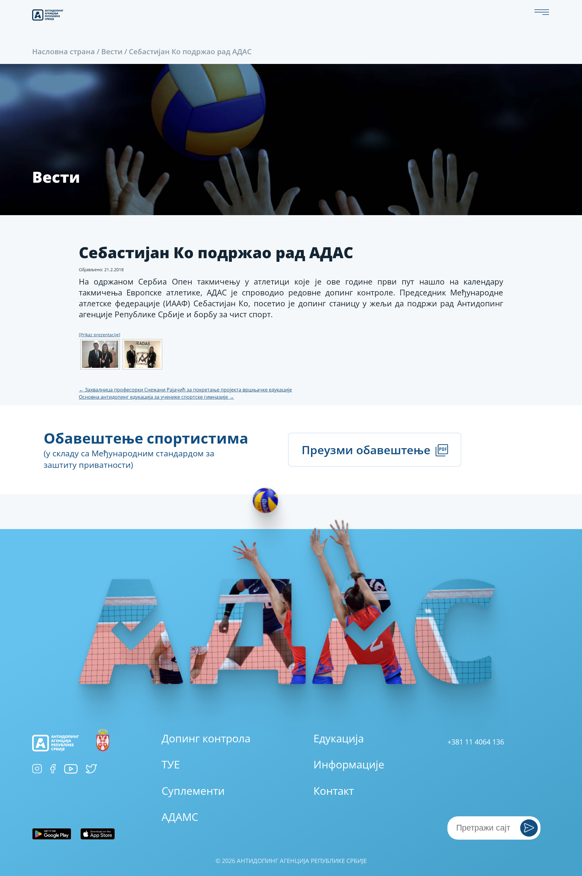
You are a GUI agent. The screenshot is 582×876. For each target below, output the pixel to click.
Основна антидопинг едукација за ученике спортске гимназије (156, 397)
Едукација (338, 738)
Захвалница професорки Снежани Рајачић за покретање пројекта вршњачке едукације (185, 389)
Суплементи (193, 791)
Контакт (333, 791)
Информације (348, 764)
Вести (111, 51)
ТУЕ (171, 764)
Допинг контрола (206, 738)
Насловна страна (63, 51)
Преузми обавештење (367, 450)
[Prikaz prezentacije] (99, 335)
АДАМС (180, 817)
